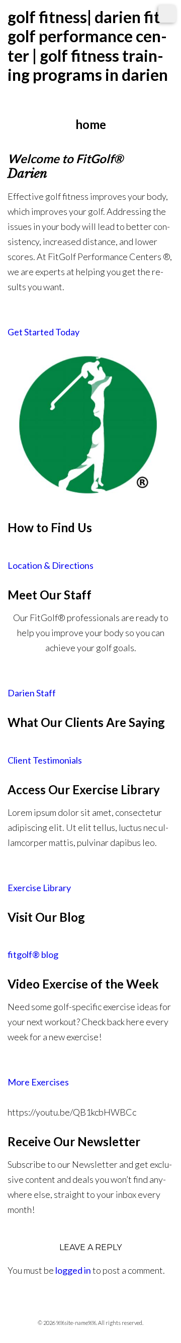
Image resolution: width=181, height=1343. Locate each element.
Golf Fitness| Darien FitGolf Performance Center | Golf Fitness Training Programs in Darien (88, 45)
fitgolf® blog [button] (33, 954)
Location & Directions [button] (51, 565)
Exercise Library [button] (39, 887)
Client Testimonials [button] (45, 760)
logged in (73, 1270)
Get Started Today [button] (43, 331)
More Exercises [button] (38, 1081)
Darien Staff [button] (32, 692)
